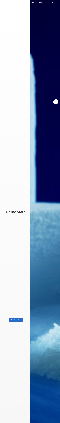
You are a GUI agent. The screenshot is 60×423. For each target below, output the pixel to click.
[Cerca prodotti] (55, 101)
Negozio (32, 2)
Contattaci (39, 2)
